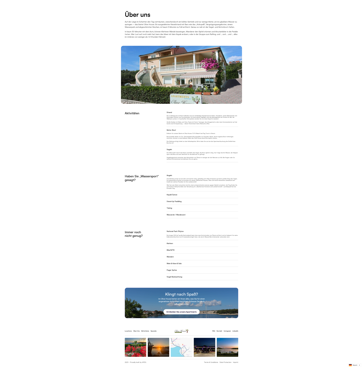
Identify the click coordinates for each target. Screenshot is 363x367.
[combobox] (354, 365)
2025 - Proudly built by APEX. (136, 362)
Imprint (235, 362)
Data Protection (225, 362)
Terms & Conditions (211, 362)
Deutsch (355, 365)
